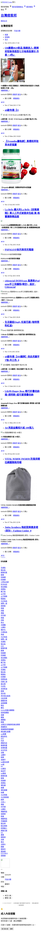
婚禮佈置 (4, 745)
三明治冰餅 (5, 582)
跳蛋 (2, 816)
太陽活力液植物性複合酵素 (10, 724)
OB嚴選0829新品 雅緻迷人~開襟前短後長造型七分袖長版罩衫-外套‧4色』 (22, 51)
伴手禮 (3, 615)
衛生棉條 (4, 826)
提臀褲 (3, 855)
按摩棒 (3, 814)
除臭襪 (3, 577)
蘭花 (2, 708)
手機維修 (4, 821)
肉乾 (2, 620)
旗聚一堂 (4, 603)
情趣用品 (4, 811)
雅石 (2, 705)
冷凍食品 (4, 632)
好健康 (3, 677)
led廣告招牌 (5, 762)
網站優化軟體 (5, 731)
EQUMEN (4, 853)
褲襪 (2, 788)
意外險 (3, 693)
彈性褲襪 (4, 790)
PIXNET (9, 903)
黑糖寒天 (4, 727)
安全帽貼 (4, 587)
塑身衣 (3, 849)
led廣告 (3, 768)
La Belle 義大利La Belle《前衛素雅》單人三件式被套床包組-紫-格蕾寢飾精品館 (22, 213)
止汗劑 (3, 594)
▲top (2, 102)
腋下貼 (3, 591)
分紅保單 (4, 698)
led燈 (2, 764)
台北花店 (4, 750)
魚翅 (2, 634)
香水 (2, 842)
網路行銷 (4, 830)
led (2, 766)
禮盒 (2, 613)
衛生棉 (3, 823)
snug (2, 646)
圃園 (2, 847)
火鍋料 (3, 627)
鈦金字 (3, 771)
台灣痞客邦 (9, 15)
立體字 (3, 755)
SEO (2, 738)
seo (2, 832)
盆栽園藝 (4, 703)
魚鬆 (2, 608)
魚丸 (2, 622)
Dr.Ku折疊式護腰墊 (7, 710)
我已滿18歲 (5, 929)
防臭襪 (3, 579)
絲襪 (2, 792)
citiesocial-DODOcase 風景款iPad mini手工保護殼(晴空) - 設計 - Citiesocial (22, 283)
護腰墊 (3, 720)
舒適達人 (4, 828)
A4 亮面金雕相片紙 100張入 (19, 427)
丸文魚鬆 (4, 795)
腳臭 (2, 575)
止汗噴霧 (4, 596)
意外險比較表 (5, 696)
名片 (6, 39)
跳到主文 (4, 21)
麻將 (2, 799)
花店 (2, 740)
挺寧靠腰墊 (5, 712)
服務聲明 (21, 905)
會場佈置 (4, 748)
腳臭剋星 (4, 572)
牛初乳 (3, 686)
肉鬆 (2, 610)
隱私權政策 (35, 903)
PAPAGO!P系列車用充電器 (19, 249)
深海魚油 (4, 689)
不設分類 (17, 31)
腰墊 (2, 717)
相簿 (6, 35)
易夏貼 (3, 589)
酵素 (2, 691)
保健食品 (4, 679)
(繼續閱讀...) (5, 90)
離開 (11, 929)
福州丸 (3, 630)
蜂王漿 (3, 684)
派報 (2, 752)
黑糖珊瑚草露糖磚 (7, 729)
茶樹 (2, 839)
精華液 (3, 837)
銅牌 (2, 757)
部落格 (7, 37)
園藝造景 (4, 700)
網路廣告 (16, 98)
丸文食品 (4, 601)
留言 (19, 94)
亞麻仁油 (4, 681)
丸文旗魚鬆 (5, 797)
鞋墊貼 (3, 599)
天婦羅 (3, 625)
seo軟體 (3, 734)
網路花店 (4, 743)
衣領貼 (3, 568)
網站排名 (4, 736)
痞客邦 (14, 94)
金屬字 (3, 760)
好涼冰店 (4, 584)
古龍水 (3, 844)
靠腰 (2, 715)
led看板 (3, 773)
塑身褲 (3, 851)
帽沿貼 (3, 570)
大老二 (3, 802)
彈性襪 (3, 785)
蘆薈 (2, 835)
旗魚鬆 (3, 606)
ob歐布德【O (12, 110)
